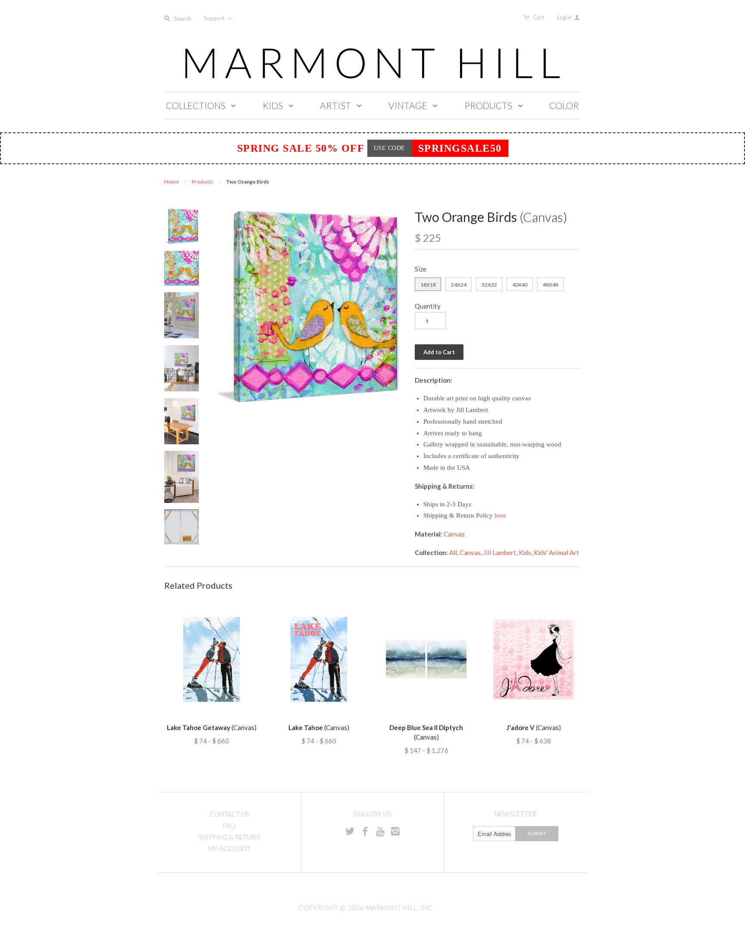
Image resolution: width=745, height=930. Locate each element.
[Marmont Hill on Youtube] (380, 831)
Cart (538, 17)
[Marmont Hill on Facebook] (365, 831)
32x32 (489, 284)
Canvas (454, 534)
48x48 (550, 284)
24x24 (458, 284)
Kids (525, 552)
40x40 (520, 284)
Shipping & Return (229, 837)
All (453, 552)
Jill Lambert (499, 552)
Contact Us (229, 814)
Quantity (428, 306)
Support (215, 18)
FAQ (229, 826)
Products (202, 181)
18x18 (428, 284)
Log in (565, 17)
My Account (229, 848)
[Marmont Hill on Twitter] (350, 831)
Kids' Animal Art (556, 552)
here (500, 515)
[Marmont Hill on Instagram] (395, 831)
